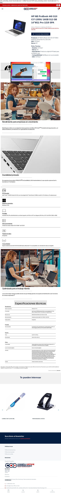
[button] (2, 410)
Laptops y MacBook (46, 27)
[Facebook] (57, 5)
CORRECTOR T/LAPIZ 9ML (8, 418)
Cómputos (37, 27)
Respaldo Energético (9, 461)
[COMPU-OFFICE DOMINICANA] (30, 9)
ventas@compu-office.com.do (12, 485)
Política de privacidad (9, 452)
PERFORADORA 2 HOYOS (38, 418)
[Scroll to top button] (58, 487)
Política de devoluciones (10, 450)
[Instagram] (59, 5)
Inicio (32, 27)
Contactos (7, 476)
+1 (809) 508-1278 (10, 483)
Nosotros (7, 474)
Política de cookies (9, 454)
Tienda (6, 472)
